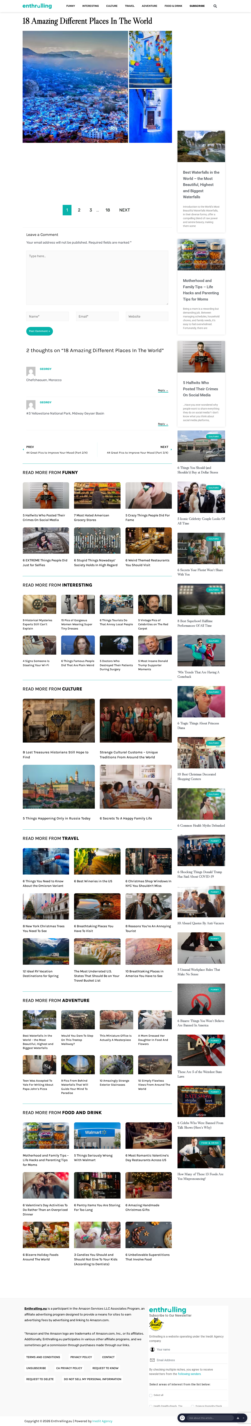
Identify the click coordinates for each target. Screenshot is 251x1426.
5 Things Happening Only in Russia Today (56, 818)
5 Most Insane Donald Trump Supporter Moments (153, 665)
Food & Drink (173, 6)
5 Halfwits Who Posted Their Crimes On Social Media (200, 389)
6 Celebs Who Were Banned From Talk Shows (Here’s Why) (200, 1125)
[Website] (147, 317)
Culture (112, 6)
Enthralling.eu (35, 1308)
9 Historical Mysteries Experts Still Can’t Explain (37, 624)
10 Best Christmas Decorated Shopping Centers (197, 776)
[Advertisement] (97, 172)
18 (107, 210)
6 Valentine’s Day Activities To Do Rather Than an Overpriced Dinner (45, 1209)
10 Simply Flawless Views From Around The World (154, 1085)
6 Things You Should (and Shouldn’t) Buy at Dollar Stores (198, 470)
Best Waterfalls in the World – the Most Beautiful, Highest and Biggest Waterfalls (201, 184)
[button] (215, 6)
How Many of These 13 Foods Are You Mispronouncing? (200, 1176)
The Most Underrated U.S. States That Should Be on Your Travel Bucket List (96, 975)
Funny (70, 6)
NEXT (124, 210)
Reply (161, 390)
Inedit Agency (102, 1421)
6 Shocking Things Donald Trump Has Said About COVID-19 (200, 874)
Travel (130, 6)
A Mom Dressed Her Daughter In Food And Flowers (153, 1040)
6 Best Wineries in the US (93, 881)
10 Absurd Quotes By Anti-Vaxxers (201, 923)
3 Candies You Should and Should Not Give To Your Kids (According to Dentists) (95, 1259)
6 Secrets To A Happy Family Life (126, 818)
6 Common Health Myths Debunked (201, 825)
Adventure (149, 6)
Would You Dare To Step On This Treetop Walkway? (77, 1040)
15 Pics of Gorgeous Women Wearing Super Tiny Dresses (76, 624)
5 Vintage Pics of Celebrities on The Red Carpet (153, 624)
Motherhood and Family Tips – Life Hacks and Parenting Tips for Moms (46, 1160)
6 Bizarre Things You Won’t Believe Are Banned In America (201, 1023)
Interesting (90, 6)
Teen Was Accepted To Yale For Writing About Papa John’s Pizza (38, 1085)
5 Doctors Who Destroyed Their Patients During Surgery (116, 665)
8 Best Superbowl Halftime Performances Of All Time (195, 623)
